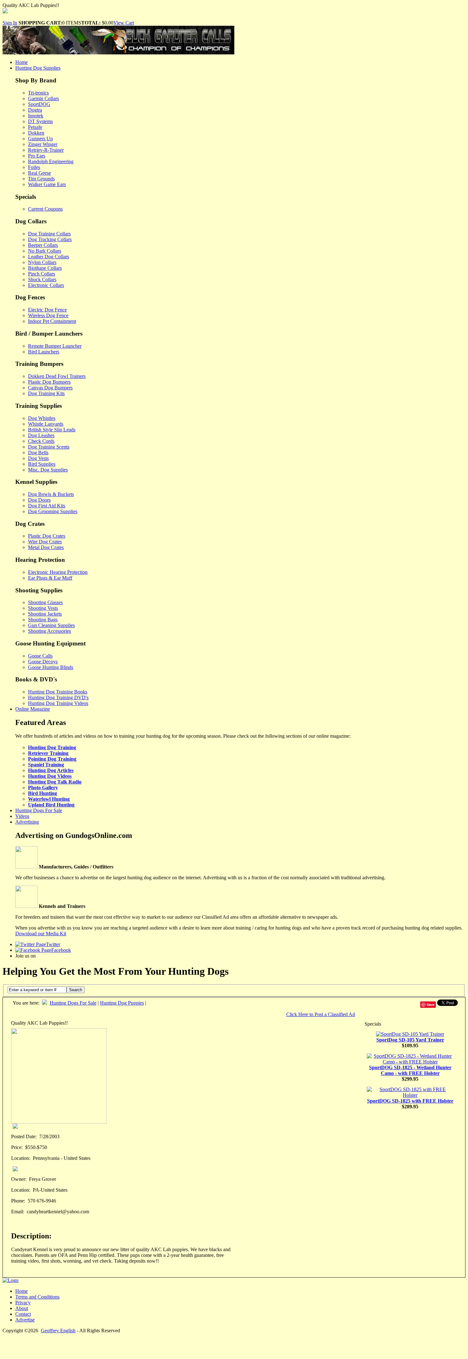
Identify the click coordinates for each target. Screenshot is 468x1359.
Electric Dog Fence (47, 309)
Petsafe (35, 127)
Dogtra (35, 110)
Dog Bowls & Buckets (51, 494)
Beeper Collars (43, 245)
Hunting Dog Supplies (37, 68)
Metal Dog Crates (46, 547)
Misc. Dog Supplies (48, 469)
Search (75, 989)
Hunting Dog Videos (50, 776)
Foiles (34, 167)
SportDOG (39, 104)
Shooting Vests (43, 608)
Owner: (18, 1179)
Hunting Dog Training (52, 747)
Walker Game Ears (47, 184)
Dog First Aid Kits (46, 505)
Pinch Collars (41, 273)
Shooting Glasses (45, 602)
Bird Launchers (43, 351)
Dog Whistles (41, 418)
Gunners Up (40, 138)
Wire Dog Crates (45, 541)
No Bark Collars (44, 251)
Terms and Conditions (37, 1297)
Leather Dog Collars (48, 256)
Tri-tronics (38, 92)
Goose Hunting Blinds (50, 667)
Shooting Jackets (45, 614)
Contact (23, 1314)
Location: (20, 1158)
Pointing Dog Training (52, 759)
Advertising (27, 822)
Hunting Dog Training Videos (58, 703)
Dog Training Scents (48, 447)
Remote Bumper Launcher (55, 346)
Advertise (25, 1319)
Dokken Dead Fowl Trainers (57, 376)
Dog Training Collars (49, 233)
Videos (22, 816)
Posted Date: (24, 1136)
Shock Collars (42, 279)
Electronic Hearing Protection (58, 572)
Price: (17, 1147)
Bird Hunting (42, 793)
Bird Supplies (41, 464)
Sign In (10, 22)
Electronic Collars (46, 285)
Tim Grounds (41, 178)
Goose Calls (40, 656)
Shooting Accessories (49, 631)
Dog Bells (38, 452)
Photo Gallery (43, 787)
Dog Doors (39, 500)
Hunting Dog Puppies (122, 1003)
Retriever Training (48, 753)
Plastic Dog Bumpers (49, 382)
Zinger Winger (42, 144)
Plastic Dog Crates (46, 536)
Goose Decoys (43, 661)
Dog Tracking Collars (50, 239)
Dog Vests (38, 458)
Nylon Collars (42, 262)
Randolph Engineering (51, 161)
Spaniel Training (46, 764)
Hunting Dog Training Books (57, 691)
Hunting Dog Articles (51, 770)
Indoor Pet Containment (52, 321)
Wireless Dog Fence (48, 315)
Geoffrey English (58, 1330)
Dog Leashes (41, 435)
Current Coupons (45, 209)
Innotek (35, 115)
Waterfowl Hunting (49, 799)
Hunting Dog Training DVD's (58, 697)
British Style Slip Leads (51, 429)
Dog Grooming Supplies (52, 511)
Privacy (23, 1302)
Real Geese (39, 173)
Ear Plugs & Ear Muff (50, 578)
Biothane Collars (45, 268)
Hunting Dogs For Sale (38, 810)
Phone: (18, 1200)
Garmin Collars (43, 98)
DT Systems (40, 121)
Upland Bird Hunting (51, 804)
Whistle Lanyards (45, 424)
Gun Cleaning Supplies (51, 625)
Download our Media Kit (40, 933)
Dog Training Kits (46, 393)
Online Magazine (32, 709)
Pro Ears (36, 155)
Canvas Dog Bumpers (50, 387)
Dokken (36, 133)
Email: (17, 1211)
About (21, 1308)
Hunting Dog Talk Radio (55, 781)
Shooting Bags (43, 619)
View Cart (123, 22)
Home (21, 62)
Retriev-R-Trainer (46, 150)
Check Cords (41, 441)
